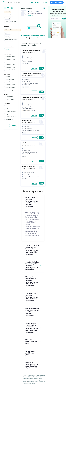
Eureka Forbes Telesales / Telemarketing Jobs (32, 378)
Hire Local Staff (56, 2)
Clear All (13, 125)
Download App (35, 2)
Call (42, 68)
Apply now (34, 68)
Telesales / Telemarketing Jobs (35, 377)
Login (46, 2)
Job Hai (24, 375)
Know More (30, 15)
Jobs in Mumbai (31, 375)
